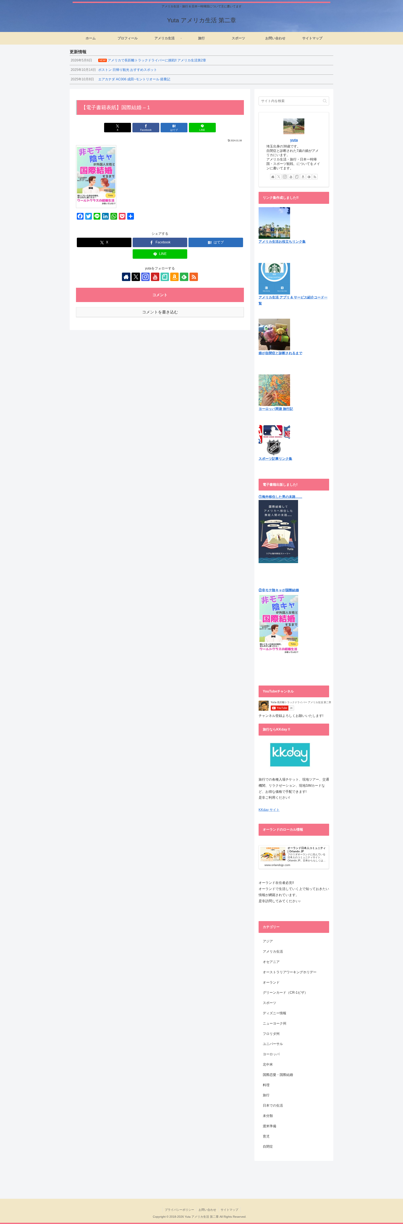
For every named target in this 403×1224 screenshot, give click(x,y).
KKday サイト (269, 810)
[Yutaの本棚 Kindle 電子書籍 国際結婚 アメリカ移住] (278, 531)
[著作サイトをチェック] (126, 277)
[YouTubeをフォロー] (155, 277)
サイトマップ (229, 1209)
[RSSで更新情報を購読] (194, 277)
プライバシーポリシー (179, 1209)
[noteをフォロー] (165, 277)
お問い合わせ (207, 1209)
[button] (324, 100)
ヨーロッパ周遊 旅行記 (276, 409)
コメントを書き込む (160, 312)
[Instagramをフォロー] (145, 277)
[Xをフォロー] (136, 277)
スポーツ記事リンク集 (275, 458)
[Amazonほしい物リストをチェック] (174, 277)
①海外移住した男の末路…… (280, 497)
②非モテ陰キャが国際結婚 (279, 590)
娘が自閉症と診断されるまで (280, 353)
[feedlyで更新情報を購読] (184, 277)
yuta (294, 140)
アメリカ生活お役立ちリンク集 (282, 241)
